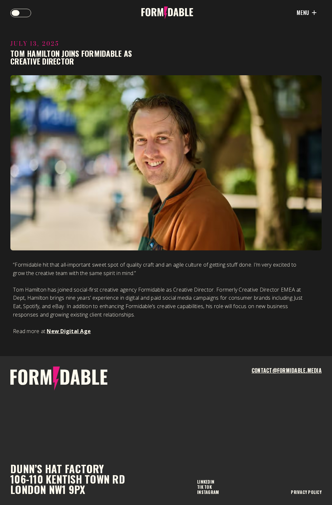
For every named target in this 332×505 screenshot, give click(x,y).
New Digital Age (69, 331)
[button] (20, 13)
